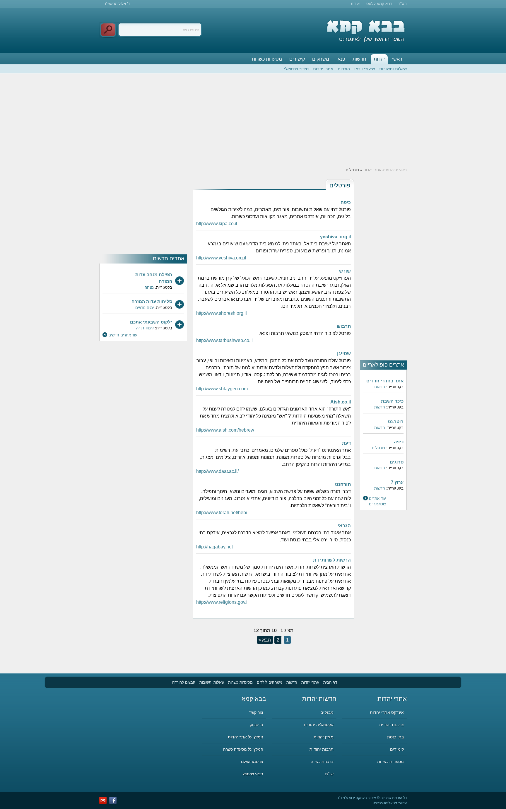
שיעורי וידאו (364, 68)
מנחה (149, 287)
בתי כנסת (395, 737)
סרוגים (397, 461)
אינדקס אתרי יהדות (387, 712)
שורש (345, 270)
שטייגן (344, 353)
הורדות (344, 68)
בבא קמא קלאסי (378, 3)
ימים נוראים (144, 307)
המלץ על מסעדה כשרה (243, 749)
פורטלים (378, 448)
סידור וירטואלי (296, 68)
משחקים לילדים (269, 682)
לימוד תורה (145, 328)
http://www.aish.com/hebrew (225, 429)
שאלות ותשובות (393, 68)
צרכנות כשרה (322, 761)
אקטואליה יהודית (319, 724)
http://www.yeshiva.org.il (221, 257)
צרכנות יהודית (391, 724)
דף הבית (330, 682)
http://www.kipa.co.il (216, 223)
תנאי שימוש (253, 774)
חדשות (359, 59)
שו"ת (329, 774)
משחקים (320, 59)
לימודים (397, 749)
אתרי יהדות (323, 68)
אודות (355, 3)
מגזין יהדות (324, 737)
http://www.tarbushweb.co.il (224, 340)
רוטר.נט (396, 421)
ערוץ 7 (397, 482)
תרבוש (344, 326)
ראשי (397, 59)
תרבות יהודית (322, 749)
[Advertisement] (253, 120)
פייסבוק (256, 724)
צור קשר (256, 712)
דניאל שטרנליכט (385, 803)
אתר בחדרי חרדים (385, 380)
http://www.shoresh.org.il (221, 313)
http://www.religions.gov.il (222, 602)
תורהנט (343, 484)
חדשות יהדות (319, 698)
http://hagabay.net (214, 546)
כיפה (399, 441)
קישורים (297, 59)
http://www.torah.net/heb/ (221, 512)
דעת (346, 443)
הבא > (264, 639)
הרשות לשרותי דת (332, 559)
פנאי (340, 59)
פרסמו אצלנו (252, 761)
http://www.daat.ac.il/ (217, 471)
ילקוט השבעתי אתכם (151, 321)
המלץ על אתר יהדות (245, 737)
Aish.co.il (340, 401)
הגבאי (344, 525)
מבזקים (327, 712)
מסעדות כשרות (267, 59)
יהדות (379, 59)
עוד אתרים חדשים (122, 335)
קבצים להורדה (183, 682)
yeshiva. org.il (335, 236)
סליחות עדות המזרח (151, 301)
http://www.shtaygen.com (222, 388)
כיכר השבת (392, 400)
